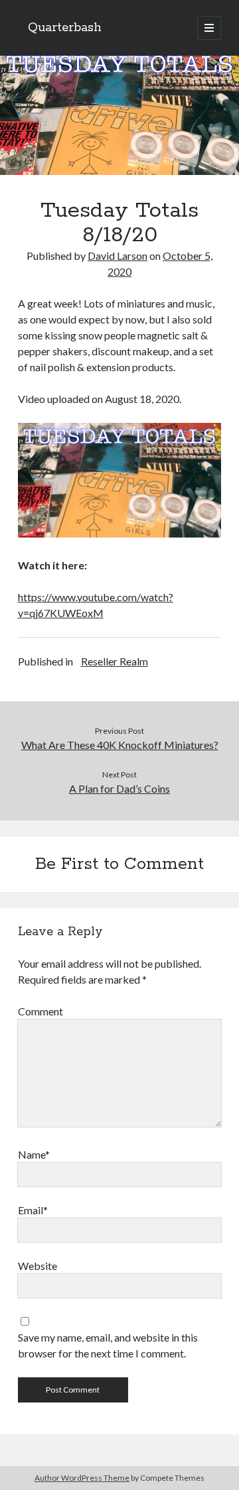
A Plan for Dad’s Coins (119, 788)
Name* (34, 1154)
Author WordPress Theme (82, 1478)
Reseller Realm (114, 661)
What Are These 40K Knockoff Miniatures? (119, 744)
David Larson (117, 255)
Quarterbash (65, 28)
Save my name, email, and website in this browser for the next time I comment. (108, 1345)
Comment (40, 1011)
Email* (33, 1210)
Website (37, 1265)
